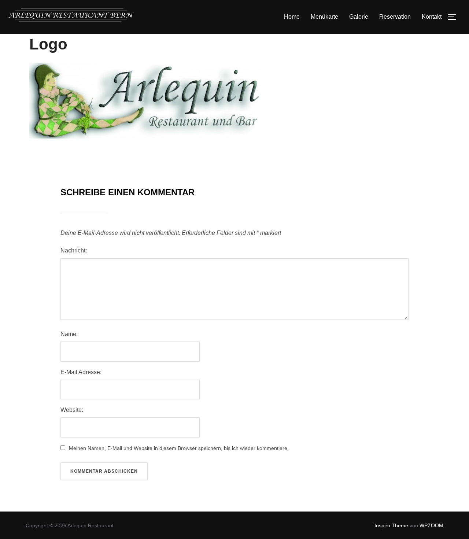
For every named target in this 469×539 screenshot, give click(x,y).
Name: (69, 334)
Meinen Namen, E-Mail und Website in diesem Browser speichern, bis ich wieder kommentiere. (179, 448)
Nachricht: (73, 250)
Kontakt (432, 17)
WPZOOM (431, 525)
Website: (71, 410)
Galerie (358, 17)
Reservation (395, 17)
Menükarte (324, 17)
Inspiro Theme (391, 525)
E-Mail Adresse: (80, 372)
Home (292, 17)
